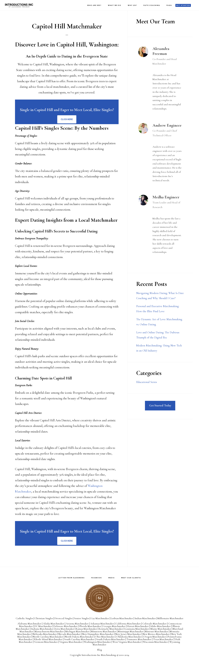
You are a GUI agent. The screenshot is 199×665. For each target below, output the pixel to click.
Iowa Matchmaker (64, 628)
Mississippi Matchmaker (130, 631)
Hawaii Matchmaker (138, 626)
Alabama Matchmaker (29, 623)
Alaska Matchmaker (53, 623)
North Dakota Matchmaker (79, 636)
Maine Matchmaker (161, 628)
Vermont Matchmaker (46, 641)
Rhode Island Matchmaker (48, 639)
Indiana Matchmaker (42, 628)
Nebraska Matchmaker (45, 634)
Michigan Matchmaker (77, 631)
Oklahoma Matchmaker (129, 636)
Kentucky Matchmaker (111, 628)
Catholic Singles (24, 618)
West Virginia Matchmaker (127, 641)
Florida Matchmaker (90, 626)
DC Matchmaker (43, 626)
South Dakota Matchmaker (110, 639)
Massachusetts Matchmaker (49, 631)
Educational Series (146, 382)
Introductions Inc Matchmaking (99, 655)
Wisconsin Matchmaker (155, 641)
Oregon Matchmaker (155, 636)
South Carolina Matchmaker (79, 639)
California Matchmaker (128, 623)
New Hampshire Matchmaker (98, 634)
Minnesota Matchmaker (103, 631)
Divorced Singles (63, 618)
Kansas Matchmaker (86, 628)
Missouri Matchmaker (156, 631)
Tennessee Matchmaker (139, 639)
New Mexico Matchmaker (156, 634)
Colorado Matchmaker (154, 623)
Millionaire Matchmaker (170, 618)
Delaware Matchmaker (66, 626)
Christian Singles (44, 618)
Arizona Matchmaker (77, 623)
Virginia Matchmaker (70, 641)
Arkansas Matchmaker (102, 623)
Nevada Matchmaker (69, 634)
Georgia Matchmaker (114, 626)
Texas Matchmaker (163, 639)
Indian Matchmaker (145, 618)
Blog (99, 649)
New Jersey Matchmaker (128, 634)
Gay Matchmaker (100, 618)
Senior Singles (81, 618)
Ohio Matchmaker (105, 636)
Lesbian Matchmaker (122, 618)
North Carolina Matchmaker (48, 636)
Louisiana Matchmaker (137, 628)
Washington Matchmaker (97, 641)
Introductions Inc (19, 5)
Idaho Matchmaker (160, 626)
